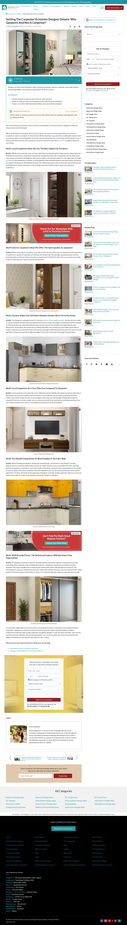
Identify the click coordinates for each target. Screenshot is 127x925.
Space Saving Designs (71, 837)
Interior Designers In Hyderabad (75, 865)
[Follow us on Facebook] (101, 920)
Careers (66, 849)
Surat (8, 911)
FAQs (65, 845)
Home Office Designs (99, 861)
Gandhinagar (10, 909)
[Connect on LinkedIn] (119, 920)
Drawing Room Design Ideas (96, 127)
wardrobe (60, 320)
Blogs (81, 6)
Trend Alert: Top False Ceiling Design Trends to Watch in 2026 (105, 232)
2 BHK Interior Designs (43, 861)
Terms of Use (10, 922)
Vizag (8, 890)
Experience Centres (98, 845)
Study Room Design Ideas (95, 152)
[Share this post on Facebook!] (70, 26)
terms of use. (103, 90)
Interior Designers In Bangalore (16, 865)
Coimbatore (10, 887)
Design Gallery (25, 6)
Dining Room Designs (13, 857)
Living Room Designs (13, 853)
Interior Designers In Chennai (45, 865)
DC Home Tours (91, 117)
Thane (16, 892)
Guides (74, 6)
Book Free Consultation (44, 700)
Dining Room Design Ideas (95, 124)
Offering (66, 6)
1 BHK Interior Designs (14, 861)
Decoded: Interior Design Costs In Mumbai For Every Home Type (104, 168)
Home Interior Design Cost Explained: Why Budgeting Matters (106, 190)
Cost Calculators (55, 6)
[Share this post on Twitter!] (74, 26)
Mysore (9, 885)
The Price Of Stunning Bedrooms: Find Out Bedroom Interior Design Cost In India (106, 244)
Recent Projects (35, 7)
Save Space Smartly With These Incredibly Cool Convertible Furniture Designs (106, 277)
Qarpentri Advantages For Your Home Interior (26, 651)
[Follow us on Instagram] (105, 920)
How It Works (97, 837)
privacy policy (91, 90)
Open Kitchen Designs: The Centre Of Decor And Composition (106, 310)
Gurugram (9, 897)
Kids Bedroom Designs (42, 845)
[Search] (118, 34)
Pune (8, 894)
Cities (87, 6)
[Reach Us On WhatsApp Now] (102, 8)
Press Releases (97, 853)
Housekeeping (91, 140)
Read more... (89, 172)
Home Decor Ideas (92, 133)
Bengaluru (9, 878)
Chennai (9, 882)
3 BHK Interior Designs (71, 861)
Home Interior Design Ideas (95, 136)
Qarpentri (61, 140)
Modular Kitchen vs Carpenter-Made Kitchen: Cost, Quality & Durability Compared (105, 300)
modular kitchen (48, 320)
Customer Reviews (98, 849)
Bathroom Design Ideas (94, 108)
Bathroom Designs (41, 849)
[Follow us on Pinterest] (109, 920)
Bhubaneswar (11, 904)
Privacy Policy (53, 919)
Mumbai (9, 892)
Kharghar (22, 892)
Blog (10, 14)
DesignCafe (10, 160)
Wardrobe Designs (41, 841)
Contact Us (67, 857)
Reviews (45, 6)
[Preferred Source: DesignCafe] (100, 20)
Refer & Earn (68, 853)
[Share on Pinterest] (79, 26)
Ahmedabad (10, 906)
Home (8, 837)
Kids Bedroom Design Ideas (95, 143)
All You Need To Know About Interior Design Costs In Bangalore (105, 255)
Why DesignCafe (69, 841)
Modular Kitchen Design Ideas (96, 149)
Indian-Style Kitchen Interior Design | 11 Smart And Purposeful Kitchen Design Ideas (106, 180)
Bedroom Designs (12, 849)
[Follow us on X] (101, 364)
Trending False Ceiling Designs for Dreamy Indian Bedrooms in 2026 (104, 212)
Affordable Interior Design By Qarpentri (24, 648)
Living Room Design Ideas (95, 146)
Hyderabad (10, 880)
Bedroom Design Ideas (94, 111)
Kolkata (9, 901)
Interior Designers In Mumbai (102, 865)
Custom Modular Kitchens (15, 845)
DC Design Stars (92, 114)
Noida (8, 899)
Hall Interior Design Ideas (95, 130)
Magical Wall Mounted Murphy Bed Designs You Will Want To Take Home (105, 201)
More (94, 6)
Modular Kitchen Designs (14, 841)
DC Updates (18, 14)
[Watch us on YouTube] (115, 920)
